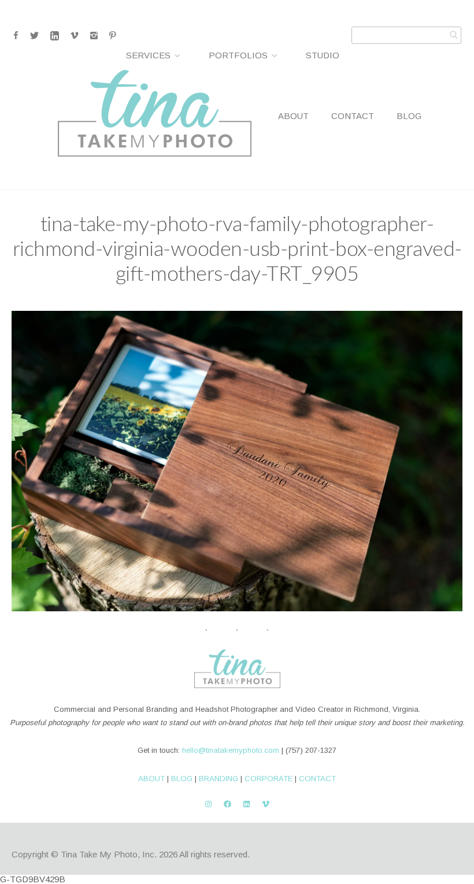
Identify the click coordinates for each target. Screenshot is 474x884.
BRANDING (218, 778)
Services (148, 55)
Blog (409, 116)
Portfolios (238, 55)
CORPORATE (268, 778)
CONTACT (317, 778)
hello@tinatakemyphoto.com (230, 750)
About (293, 116)
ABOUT (151, 778)
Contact (352, 116)
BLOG (181, 778)
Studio (322, 55)
